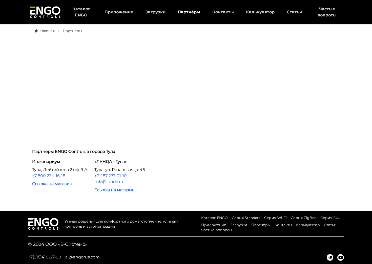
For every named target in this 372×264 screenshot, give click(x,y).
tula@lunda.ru (108, 181)
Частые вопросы (216, 230)
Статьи (294, 12)
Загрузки (155, 12)
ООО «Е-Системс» (66, 244)
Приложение (119, 12)
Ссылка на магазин (52, 183)
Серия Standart (246, 217)
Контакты (223, 12)
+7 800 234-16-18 (48, 175)
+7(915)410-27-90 (44, 257)
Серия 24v (330, 217)
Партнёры (189, 12)
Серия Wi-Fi (275, 217)
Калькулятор (260, 12)
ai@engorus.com (82, 257)
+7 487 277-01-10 (110, 175)
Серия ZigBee (303, 217)
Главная (47, 31)
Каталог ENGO (214, 217)
